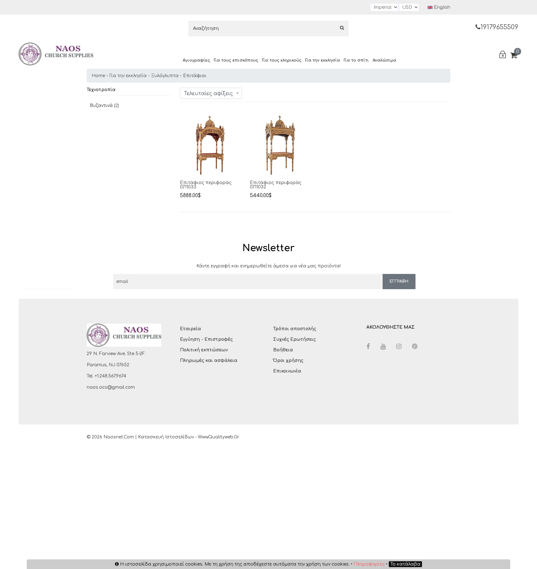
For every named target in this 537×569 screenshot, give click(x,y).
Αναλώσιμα (384, 60)
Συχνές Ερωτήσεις (294, 339)
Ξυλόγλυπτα (165, 75)
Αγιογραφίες (196, 60)
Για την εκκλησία (322, 60)
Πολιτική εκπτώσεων (204, 350)
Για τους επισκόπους (236, 60)
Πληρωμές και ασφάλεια (208, 360)
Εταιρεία (190, 328)
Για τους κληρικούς (281, 60)
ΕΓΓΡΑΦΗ (399, 281)
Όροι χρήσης (288, 360)
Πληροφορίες (369, 564)
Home (98, 75)
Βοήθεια (283, 350)
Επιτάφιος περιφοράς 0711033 (206, 185)
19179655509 (499, 27)
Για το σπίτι (356, 60)
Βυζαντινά (101, 105)
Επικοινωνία (287, 371)
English (441, 7)
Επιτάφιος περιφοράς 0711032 (275, 185)
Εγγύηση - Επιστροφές (206, 339)
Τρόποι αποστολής (294, 328)
